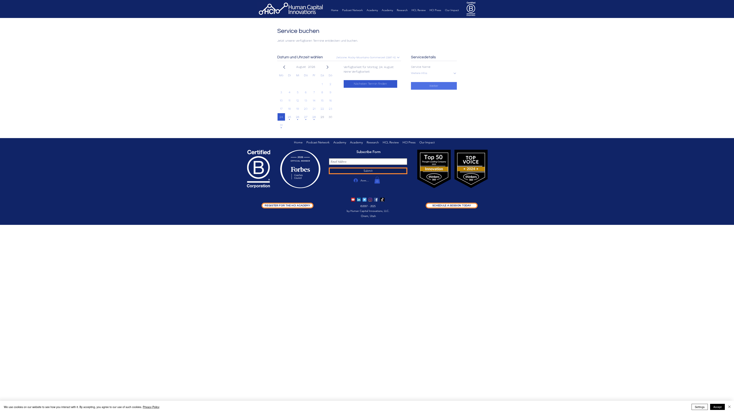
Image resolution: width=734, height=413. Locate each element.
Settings (700, 407)
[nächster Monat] (327, 67)
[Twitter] (364, 200)
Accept (717, 407)
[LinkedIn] (359, 200)
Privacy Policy (151, 407)
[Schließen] (729, 407)
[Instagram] (370, 200)
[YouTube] (353, 200)
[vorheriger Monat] (284, 67)
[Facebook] (376, 200)
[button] (377, 180)
